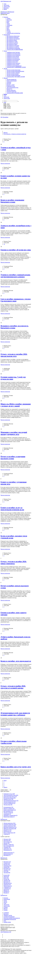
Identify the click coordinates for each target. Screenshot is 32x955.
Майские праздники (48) (10, 828)
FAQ (5, 920)
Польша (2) (6, 891)
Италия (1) (6, 892)
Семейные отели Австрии (13, 52)
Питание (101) (7, 839)
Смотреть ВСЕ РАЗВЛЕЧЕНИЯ (15, 49)
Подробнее (5, 117)
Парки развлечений (12, 80)
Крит (8, 28)
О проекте (6, 912)
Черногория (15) (8, 886)
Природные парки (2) (9, 816)
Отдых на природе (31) (9, 803)
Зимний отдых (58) (8, 799)
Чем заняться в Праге (12, 44)
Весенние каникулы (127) (10, 827)
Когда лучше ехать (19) (9, 832)
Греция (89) (6, 867)
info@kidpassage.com (6, 1)
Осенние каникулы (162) (10, 824)
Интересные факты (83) (10, 798)
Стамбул (9, 32)
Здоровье (9, 82)
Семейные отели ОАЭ (12, 61)
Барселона (9, 19)
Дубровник (9, 25)
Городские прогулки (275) (10, 796)
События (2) (7, 834)
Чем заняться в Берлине (13, 37)
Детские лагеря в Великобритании (15, 71)
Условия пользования (9, 916)
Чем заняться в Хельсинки (13, 48)
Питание (9, 83)
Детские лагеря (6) (8, 812)
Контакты (6, 8)
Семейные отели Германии (13, 55)
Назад (5, 780)
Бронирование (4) (8, 854)
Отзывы (6, 907)
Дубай (8, 23)
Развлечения (7, 34)
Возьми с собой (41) (9, 844)
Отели (5, 51)
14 (4, 244)
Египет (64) (6, 875)
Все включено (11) (8, 811)
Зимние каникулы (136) (10, 826)
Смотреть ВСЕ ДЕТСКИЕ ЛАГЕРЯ (16, 76)
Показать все (4, 819)
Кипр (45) (6, 877)
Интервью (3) (7, 855)
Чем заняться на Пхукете (13, 45)
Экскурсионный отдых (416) (11, 795)
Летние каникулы (11, 90)
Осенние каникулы (11, 91)
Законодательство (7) (9, 852)
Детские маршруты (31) (10, 802)
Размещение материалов (10, 919)
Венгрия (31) (7, 882)
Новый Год (9, 88)
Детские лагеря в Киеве (13, 74)
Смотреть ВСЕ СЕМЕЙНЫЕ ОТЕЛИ (16, 67)
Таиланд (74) (7, 869)
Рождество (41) (7, 831)
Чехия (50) (6, 876)
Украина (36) (7, 880)
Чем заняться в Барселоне (13, 36)
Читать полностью (5, 163)
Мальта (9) (6, 890)
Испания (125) (7, 861)
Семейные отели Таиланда (13, 63)
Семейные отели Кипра (13, 60)
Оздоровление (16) (8, 807)
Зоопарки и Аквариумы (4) (10, 815)
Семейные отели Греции (13, 56)
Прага (8, 29)
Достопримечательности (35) (11, 800)
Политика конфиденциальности (12, 918)
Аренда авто (7, 6)
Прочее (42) (7, 843)
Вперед (5, 787)
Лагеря (5, 68)
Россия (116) (7, 864)
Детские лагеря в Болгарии (13, 70)
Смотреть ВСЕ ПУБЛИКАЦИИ (15, 93)
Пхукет (8, 30)
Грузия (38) (6, 879)
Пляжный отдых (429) (9, 793)
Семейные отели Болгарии (13, 53)
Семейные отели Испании (13, 59)
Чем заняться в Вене (12, 40)
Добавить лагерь (8, 915)
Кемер (8, 26)
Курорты (6, 17)
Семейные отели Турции (13, 64)
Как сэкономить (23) (9, 846)
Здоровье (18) (7, 847)
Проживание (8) (8, 850)
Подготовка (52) (8, 841)
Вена (8, 22)
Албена (8, 18)
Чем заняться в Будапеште (13, 38)
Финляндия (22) (8, 883)
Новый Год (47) (7, 830)
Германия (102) (7, 865)
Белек (8, 21)
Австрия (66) (7, 872)
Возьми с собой (10, 84)
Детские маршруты (11, 79)
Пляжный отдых (11, 86)
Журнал (6, 78)
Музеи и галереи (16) (9, 808)
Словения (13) (7, 887)
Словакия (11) (7, 888)
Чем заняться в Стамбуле (13, 46)
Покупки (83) (7, 840)
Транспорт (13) (7, 848)
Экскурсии (6, 5)
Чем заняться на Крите (12, 42)
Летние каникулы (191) (9, 823)
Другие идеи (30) (8, 804)
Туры (5, 3)
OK (1, 117)
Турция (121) (7, 863)
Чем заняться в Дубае (12, 41)
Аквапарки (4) (7, 814)
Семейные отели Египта (13, 57)
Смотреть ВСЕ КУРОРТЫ (13, 33)
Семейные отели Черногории (14, 65)
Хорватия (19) (7, 884)
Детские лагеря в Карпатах (13, 75)
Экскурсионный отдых (12, 87)
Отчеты (5, 910)
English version (7, 922)
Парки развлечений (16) (10, 810)
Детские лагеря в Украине (13, 72)
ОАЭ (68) (6, 871)
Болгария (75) (7, 868)
